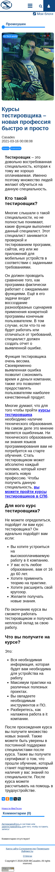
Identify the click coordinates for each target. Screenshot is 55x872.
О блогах (27, 856)
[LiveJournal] (19, 799)
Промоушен (43, 849)
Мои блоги (44, 14)
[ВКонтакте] (3, 799)
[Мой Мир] (11, 799)
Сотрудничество (27, 849)
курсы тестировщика (27, 412)
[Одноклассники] (7, 799)
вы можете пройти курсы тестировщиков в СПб (26, 491)
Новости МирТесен (12, 808)
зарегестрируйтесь (11, 826)
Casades (8, 137)
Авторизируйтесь (11, 824)
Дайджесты (27, 851)
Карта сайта (12, 849)
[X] (15, 799)
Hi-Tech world (10, 36)
